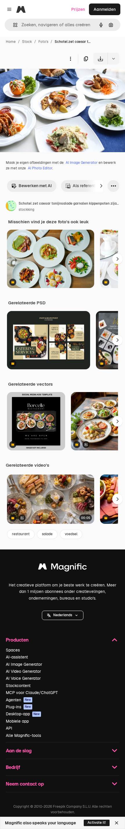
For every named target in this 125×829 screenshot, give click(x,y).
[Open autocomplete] (13, 25)
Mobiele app (17, 721)
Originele (38, 78)
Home (11, 41)
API (9, 728)
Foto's (43, 41)
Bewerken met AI (35, 185)
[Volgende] (101, 186)
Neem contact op (25, 784)
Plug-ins (18, 706)
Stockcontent (18, 685)
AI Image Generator (82, 162)
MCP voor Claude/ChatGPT (32, 692)
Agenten (18, 699)
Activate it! (97, 822)
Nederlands (62, 615)
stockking (26, 209)
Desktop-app (23, 713)
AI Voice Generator (23, 678)
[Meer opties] (70, 58)
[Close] (116, 822)
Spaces (13, 650)
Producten (17, 640)
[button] (62, 615)
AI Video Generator (23, 671)
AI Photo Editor (40, 168)
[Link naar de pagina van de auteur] (11, 207)
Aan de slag (19, 750)
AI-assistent (17, 657)
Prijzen (78, 9)
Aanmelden (105, 9)
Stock (27, 41)
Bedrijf (13, 767)
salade (47, 534)
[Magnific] (62, 567)
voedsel (71, 534)
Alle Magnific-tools (23, 735)
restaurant (21, 534)
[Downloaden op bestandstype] (113, 58)
